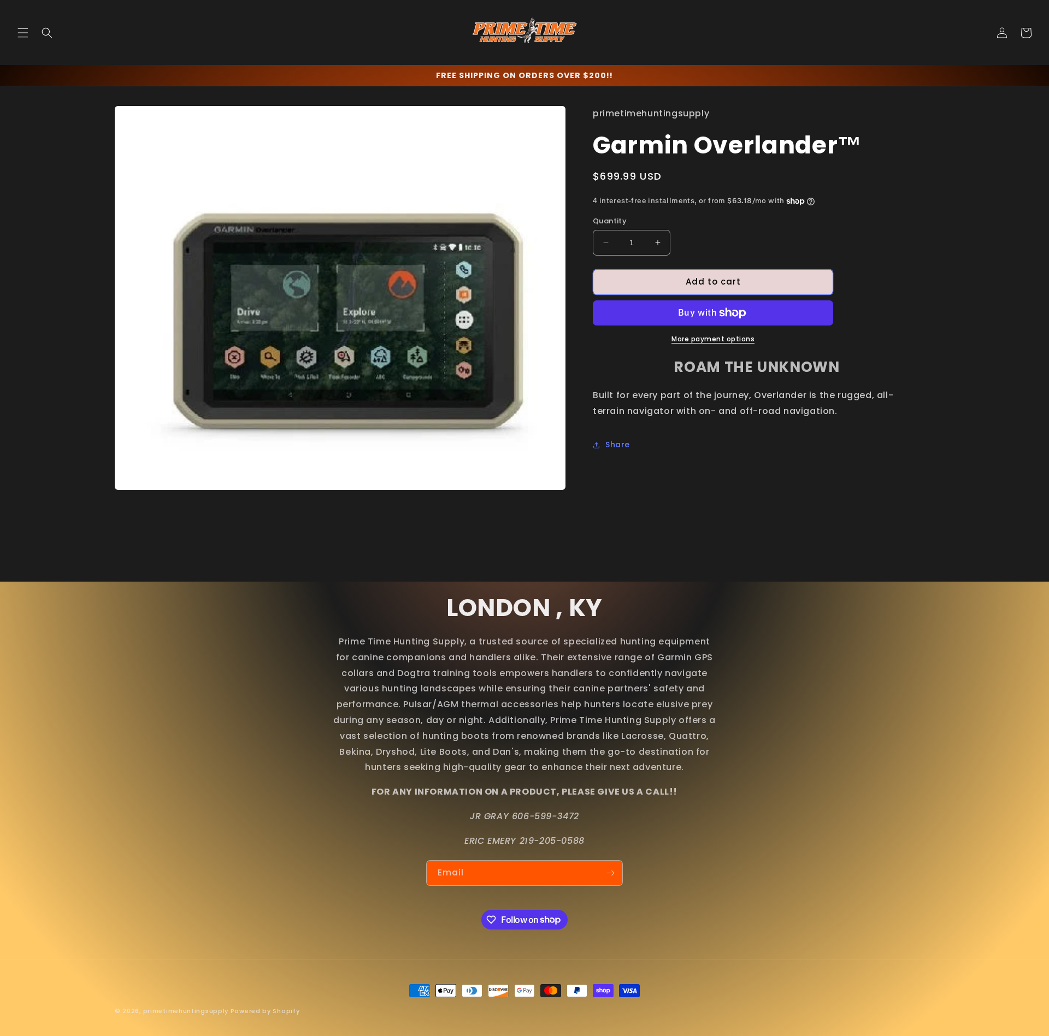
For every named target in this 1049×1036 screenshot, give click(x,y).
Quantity (610, 221)
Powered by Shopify (265, 1011)
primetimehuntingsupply (185, 1011)
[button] (23, 33)
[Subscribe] (610, 873)
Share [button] (617, 444)
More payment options (713, 339)
